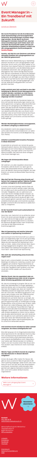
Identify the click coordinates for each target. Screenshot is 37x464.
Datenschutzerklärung (9, 451)
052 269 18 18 (6, 419)
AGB (2, 453)
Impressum (5, 449)
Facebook (4, 442)
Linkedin (4, 438)
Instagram (5, 440)
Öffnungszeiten (6, 432)
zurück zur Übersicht (8, 27)
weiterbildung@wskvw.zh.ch (11, 421)
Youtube (4, 444)
